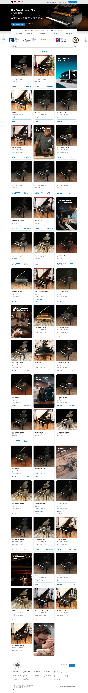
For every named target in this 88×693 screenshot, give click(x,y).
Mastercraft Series (37, 672)
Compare (35, 676)
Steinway (20, 6)
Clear (75, 46)
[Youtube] (66, 665)
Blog (55, 676)
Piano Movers (67, 674)
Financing (66, 675)
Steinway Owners (47, 675)
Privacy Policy (15, 685)
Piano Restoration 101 (38, 674)
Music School (67, 676)
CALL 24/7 (73, 2)
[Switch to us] (13, 689)
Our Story (66, 672)
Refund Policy (20, 685)
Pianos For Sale (15, 6)
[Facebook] (61, 665)
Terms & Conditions (25, 685)
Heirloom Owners (47, 676)
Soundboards (36, 675)
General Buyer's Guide (58, 674)
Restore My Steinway (17, 675)
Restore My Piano (50, 2)
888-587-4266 (26, 666)
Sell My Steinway (16, 676)
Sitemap (32, 685)
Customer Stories (47, 672)
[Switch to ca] (15, 689)
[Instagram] (64, 665)
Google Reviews (47, 674)
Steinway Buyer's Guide (58, 672)
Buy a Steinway (58, 2)
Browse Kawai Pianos (27, 674)
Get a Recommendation (18, 24)
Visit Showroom (16, 679)
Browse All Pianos (26, 672)
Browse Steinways (26, 679)
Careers (29, 685)
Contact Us (72, 665)
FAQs (55, 675)
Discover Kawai (57, 679)
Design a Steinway (16, 678)
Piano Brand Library (58, 678)
